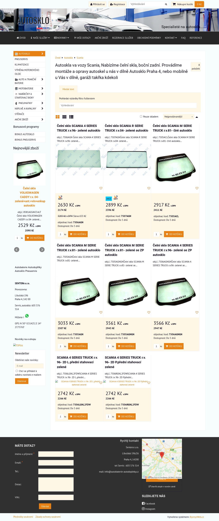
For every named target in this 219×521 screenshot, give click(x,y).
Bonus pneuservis (25, 139)
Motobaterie (25, 88)
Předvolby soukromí (23, 516)
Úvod (22, 37)
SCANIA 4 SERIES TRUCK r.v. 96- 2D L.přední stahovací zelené (77, 362)
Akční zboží (101, 37)
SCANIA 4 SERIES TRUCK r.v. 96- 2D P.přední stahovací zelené (125, 362)
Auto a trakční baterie (25, 81)
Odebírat (21, 381)
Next (42, 249)
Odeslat (45, 506)
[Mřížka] (57, 118)
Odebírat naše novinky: (26, 360)
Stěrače (19, 114)
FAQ (183, 37)
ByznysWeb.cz (197, 516)
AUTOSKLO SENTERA (33, 26)
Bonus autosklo (24, 134)
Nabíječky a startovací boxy (24, 95)
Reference (196, 37)
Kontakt (170, 37)
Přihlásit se (98, 4)
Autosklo (24, 53)
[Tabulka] (71, 118)
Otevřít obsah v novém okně (163, 486)
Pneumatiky (25, 103)
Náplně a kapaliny (25, 108)
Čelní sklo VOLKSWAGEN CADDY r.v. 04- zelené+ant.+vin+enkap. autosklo (30, 197)
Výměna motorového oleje (27, 71)
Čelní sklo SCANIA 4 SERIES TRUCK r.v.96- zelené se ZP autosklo (173, 250)
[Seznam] (64, 118)
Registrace (119, 4)
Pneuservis (21, 59)
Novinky (62, 37)
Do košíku (79, 234)
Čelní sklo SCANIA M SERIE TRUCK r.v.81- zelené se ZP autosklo (124, 250)
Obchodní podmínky (149, 37)
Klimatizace (22, 64)
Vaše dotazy (83, 37)
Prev (16, 249)
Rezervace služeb (122, 37)
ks (65, 234)
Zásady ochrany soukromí (48, 516)
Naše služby (40, 37)
